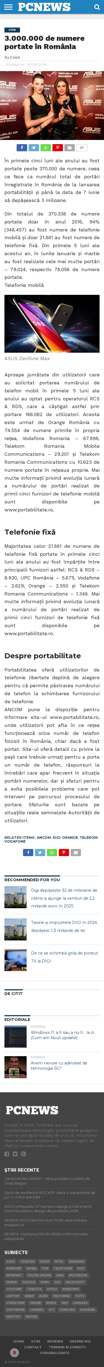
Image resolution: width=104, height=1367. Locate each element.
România (87, 1310)
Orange (70, 837)
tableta (34, 1289)
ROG (80, 1268)
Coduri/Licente (55, 1353)
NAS (65, 1303)
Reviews (55, 1341)
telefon (27, 1261)
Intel (59, 1261)
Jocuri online (39, 1275)
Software (15, 1310)
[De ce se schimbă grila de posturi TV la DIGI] (15, 960)
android (13, 1268)
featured (61, 1296)
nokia (51, 1303)
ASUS (10, 1261)
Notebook (78, 1275)
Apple (52, 1289)
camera (37, 1310)
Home (19, 1341)
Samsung (76, 1261)
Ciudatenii (15, 1303)
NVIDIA (11, 1282)
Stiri (35, 1341)
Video (44, 1261)
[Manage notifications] (14, 1352)
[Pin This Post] (57, 146)
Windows (70, 1289)
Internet (14, 1275)
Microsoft (75, 1282)
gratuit (13, 1317)
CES (57, 1282)
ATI (51, 1310)
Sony (44, 1282)
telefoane (63, 1268)
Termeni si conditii (67, 1347)
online (35, 1303)
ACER (43, 1296)
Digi (56, 837)
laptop (12, 1296)
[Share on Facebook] (22, 146)
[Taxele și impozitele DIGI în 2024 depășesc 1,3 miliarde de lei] (15, 929)
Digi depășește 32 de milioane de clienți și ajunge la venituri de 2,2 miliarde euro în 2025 (64, 898)
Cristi (15, 57)
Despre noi (80, 1341)
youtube (14, 1289)
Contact (33, 1347)
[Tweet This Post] (34, 146)
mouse (31, 1317)
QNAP (29, 1296)
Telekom (89, 837)
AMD (60, 1275)
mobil (32, 1268)
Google (28, 1282)
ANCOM (44, 837)
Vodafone (15, 841)
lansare (80, 1303)
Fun (45, 1268)
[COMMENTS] (81, 146)
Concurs (67, 1310)
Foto (80, 1296)
